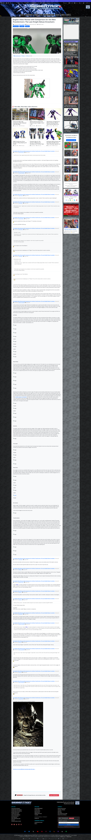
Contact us (37, 818)
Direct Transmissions (66, 818)
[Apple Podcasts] (62, 831)
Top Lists (13, 819)
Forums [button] (36, 14)
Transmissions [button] (28, 14)
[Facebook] (24, 831)
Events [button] (68, 14)
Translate (36, 814)
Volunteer (59, 810)
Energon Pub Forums (15, 812)
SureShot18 (21, 614)
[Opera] (21, 824)
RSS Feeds (60, 812)
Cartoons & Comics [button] (48, 14)
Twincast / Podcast (61, 809)
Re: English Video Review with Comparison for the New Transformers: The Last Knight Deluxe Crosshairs (34, 151)
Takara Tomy (69, 836)
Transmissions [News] (15, 808)
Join (28, 55)
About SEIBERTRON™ (39, 808)
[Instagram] (46, 831)
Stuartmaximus (21, 218)
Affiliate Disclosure (38, 813)
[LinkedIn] (50, 831)
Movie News (16, 26)
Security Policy (37, 810)
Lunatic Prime (21, 698)
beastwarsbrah (21, 152)
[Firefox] (16, 824)
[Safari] (14, 824)
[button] (65, 3)
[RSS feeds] (54, 831)
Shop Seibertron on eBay (62, 813)
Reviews (27, 26)
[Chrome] (12, 824)
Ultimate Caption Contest (70, 229)
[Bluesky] (29, 831)
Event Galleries (14, 817)
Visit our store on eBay (71, 140)
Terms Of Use (37, 812)
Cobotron (20, 599)
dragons (20, 592)
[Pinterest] (41, 831)
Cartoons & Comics (15, 815)
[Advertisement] (6, 33)
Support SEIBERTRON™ (54, 795)
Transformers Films (15, 813)
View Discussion (18, 55)
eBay (75, 217)
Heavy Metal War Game (15, 818)
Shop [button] (22, 14)
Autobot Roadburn (22, 172)
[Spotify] (66, 831)
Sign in (24, 55)
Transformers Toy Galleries (16, 810)
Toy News (22, 26)
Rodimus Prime (21, 582)
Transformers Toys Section (16, 809)
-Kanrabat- (20, 203)
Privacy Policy (37, 809)
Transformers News (70, 41)
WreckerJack (21, 195)
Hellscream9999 (21, 649)
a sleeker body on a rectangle (21, 396)
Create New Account (38, 822)
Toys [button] (41, 14)
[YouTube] (37, 831)
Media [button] (63, 14)
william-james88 (21, 24)
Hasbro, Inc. (62, 836)
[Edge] (18, 824)
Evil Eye (20, 642)
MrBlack (20, 569)
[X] (33, 831)
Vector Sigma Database (15, 814)
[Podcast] (58, 831)
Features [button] (57, 14)
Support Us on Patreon (62, 814)
